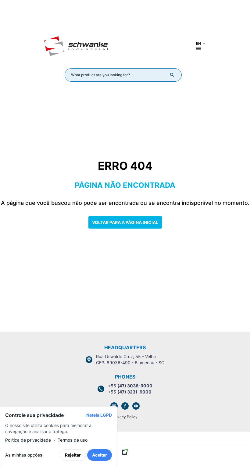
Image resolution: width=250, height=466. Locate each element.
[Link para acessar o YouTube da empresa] (136, 406)
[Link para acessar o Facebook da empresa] (125, 406)
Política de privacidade (28, 440)
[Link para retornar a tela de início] (125, 16)
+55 (130, 385)
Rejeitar (73, 454)
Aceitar (99, 454)
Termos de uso (73, 440)
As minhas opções (23, 454)
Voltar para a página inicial (125, 222)
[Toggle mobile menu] (198, 48)
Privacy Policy (125, 416)
